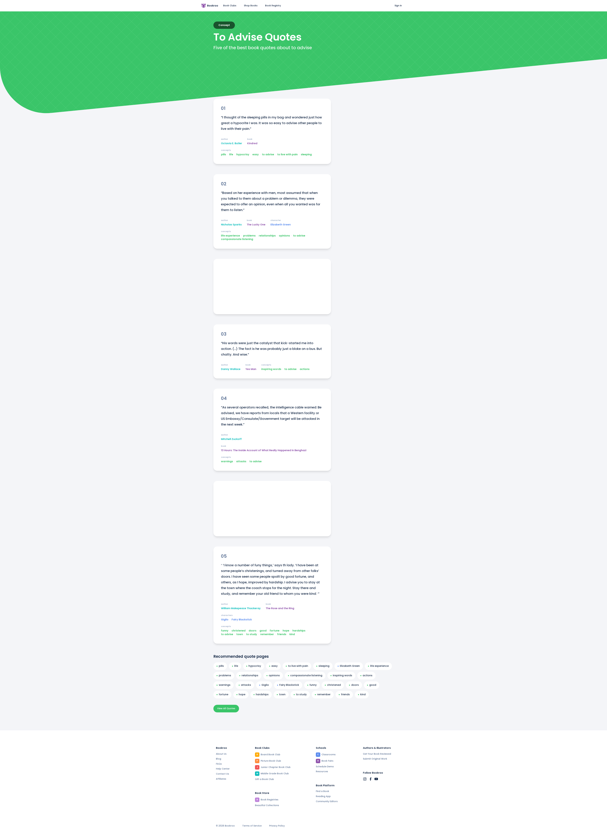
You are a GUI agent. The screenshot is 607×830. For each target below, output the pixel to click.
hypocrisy (242, 154)
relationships (267, 235)
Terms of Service (252, 825)
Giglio (224, 619)
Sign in (398, 5)
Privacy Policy (277, 825)
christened (238, 630)
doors (252, 630)
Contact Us (222, 773)
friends (281, 634)
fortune (274, 630)
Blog (218, 758)
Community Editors (327, 801)
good (263, 630)
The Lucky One (256, 224)
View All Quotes (226, 708)
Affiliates (221, 778)
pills (223, 154)
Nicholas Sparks (231, 224)
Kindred (252, 143)
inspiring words (271, 369)
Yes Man (250, 369)
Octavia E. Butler (231, 143)
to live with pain (287, 154)
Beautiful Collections (267, 805)
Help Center (223, 768)
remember (267, 634)
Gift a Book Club (264, 779)
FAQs (219, 763)
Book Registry (273, 5)
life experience (230, 235)
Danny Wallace (230, 369)
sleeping (306, 154)
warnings (227, 461)
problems (249, 235)
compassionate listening (237, 239)
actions (305, 369)
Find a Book (322, 791)
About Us (221, 753)
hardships (298, 630)
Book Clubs (229, 5)
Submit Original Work (375, 758)
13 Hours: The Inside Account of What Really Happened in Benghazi (263, 450)
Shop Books (251, 5)
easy (255, 154)
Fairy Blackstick (242, 619)
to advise (268, 154)
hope (286, 630)
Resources (322, 771)
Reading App (323, 796)
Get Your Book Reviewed (377, 753)
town (239, 634)
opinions (284, 235)
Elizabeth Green (280, 224)
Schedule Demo (325, 766)
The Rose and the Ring (280, 608)
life (231, 154)
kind (292, 634)
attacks (241, 461)
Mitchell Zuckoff (231, 439)
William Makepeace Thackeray (241, 608)
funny (224, 630)
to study (251, 634)
